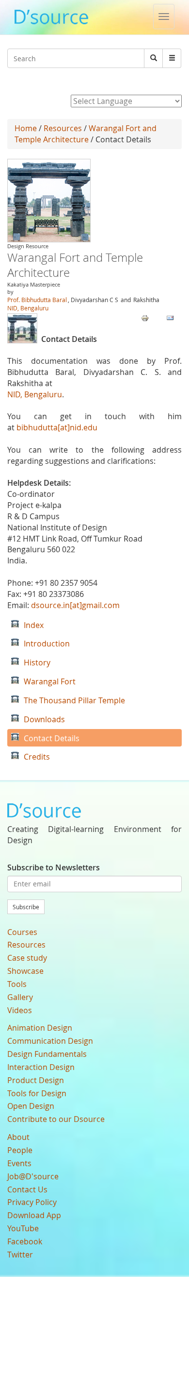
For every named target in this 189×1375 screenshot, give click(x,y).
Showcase (25, 971)
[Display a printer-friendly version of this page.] (145, 317)
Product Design (35, 1080)
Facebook (24, 1241)
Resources (63, 128)
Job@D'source (33, 1176)
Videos (19, 1010)
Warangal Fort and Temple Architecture (86, 134)
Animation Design (39, 1027)
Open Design (30, 1106)
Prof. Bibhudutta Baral (37, 300)
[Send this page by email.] (170, 317)
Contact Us (27, 1189)
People (19, 1150)
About (18, 1137)
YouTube (23, 1228)
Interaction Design (41, 1067)
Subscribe (26, 907)
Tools (17, 984)
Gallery (20, 997)
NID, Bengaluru (27, 308)
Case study (27, 957)
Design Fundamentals (47, 1054)
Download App (34, 1215)
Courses (22, 932)
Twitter (20, 1254)
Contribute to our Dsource (56, 1119)
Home (26, 128)
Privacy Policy (32, 1202)
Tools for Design (36, 1093)
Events (19, 1163)
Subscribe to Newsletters (53, 867)
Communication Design (50, 1040)
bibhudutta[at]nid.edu (56, 427)
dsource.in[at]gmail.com (75, 605)
